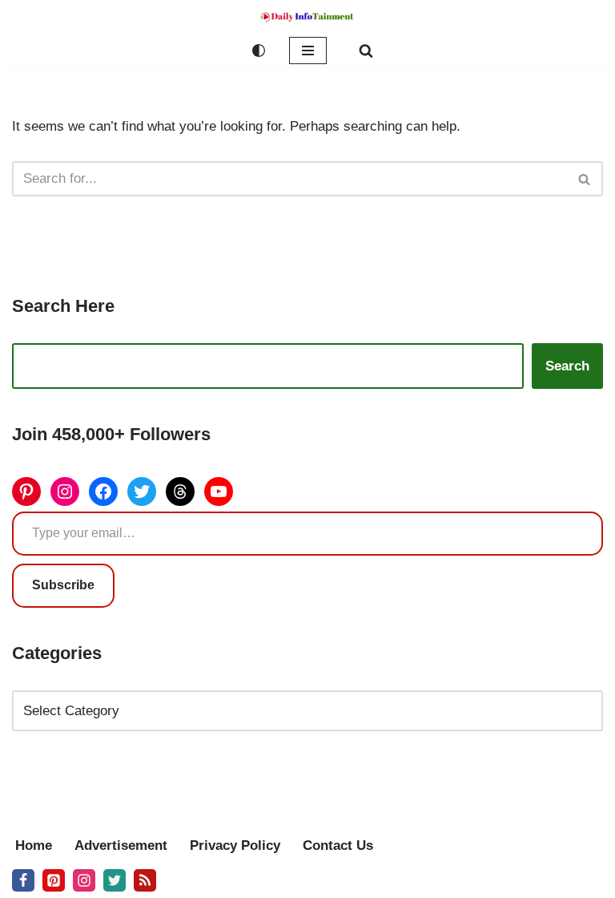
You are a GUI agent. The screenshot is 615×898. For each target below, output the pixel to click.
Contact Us (338, 845)
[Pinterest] (26, 491)
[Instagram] (64, 491)
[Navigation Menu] (308, 50)
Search (567, 366)
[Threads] (180, 491)
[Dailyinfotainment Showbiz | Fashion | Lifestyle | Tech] (307, 16)
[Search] (366, 50)
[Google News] (145, 880)
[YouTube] (218, 491)
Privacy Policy (235, 845)
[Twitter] (141, 491)
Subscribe (63, 585)
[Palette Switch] (258, 50)
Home (33, 845)
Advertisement (120, 845)
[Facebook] (103, 491)
